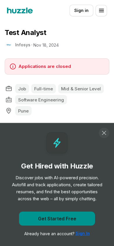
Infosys (22, 44)
